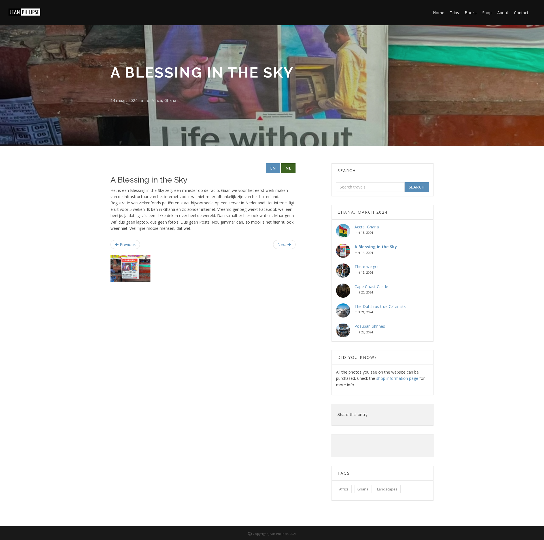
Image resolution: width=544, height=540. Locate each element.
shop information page (397, 378)
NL (288, 168)
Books (471, 12)
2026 (293, 534)
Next (282, 244)
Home (438, 12)
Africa (343, 489)
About (502, 12)
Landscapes (387, 489)
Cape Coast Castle (371, 286)
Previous (127, 244)
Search (417, 187)
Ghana (362, 489)
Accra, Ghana (366, 227)
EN (273, 168)
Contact (521, 12)
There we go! (366, 266)
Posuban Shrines (369, 326)
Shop (487, 12)
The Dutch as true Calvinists (380, 306)
